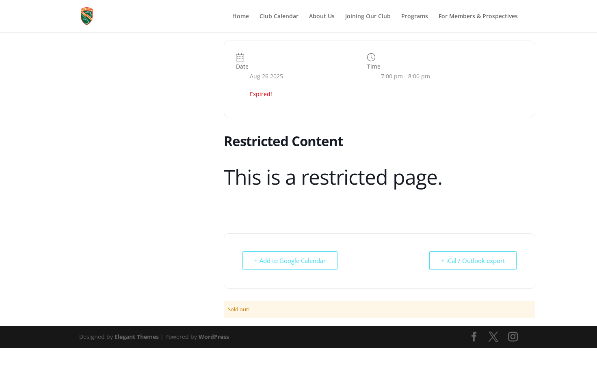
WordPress (214, 337)
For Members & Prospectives (478, 16)
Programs (414, 16)
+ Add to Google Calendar (290, 261)
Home (240, 16)
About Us (322, 16)
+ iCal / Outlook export (473, 261)
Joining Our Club (368, 16)
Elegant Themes (137, 337)
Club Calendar (279, 16)
